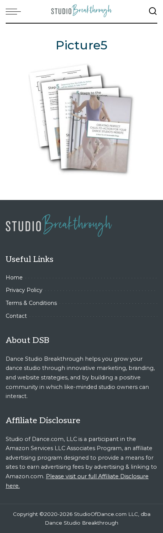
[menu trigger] (15, 11)
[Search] (152, 11)
